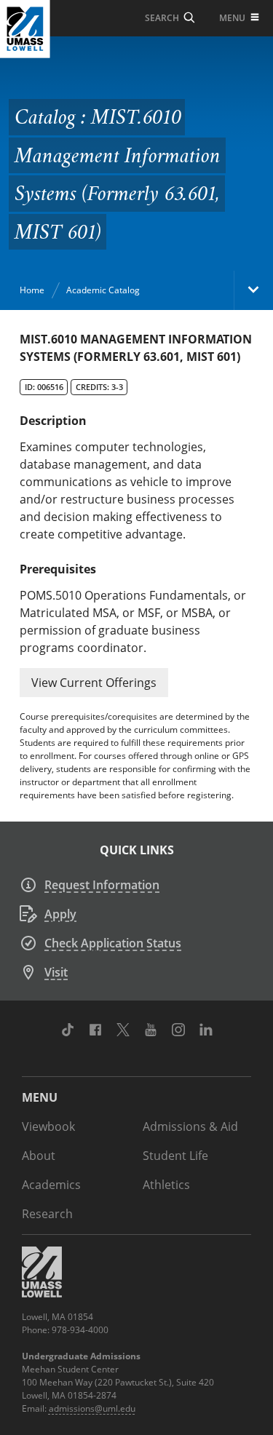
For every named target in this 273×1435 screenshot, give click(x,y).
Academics (51, 1185)
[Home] (25, 29)
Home (32, 290)
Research (47, 1214)
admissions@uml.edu (92, 1408)
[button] (94, 682)
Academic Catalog (103, 290)
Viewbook (48, 1126)
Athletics (166, 1185)
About (38, 1156)
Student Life (175, 1156)
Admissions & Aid (190, 1126)
